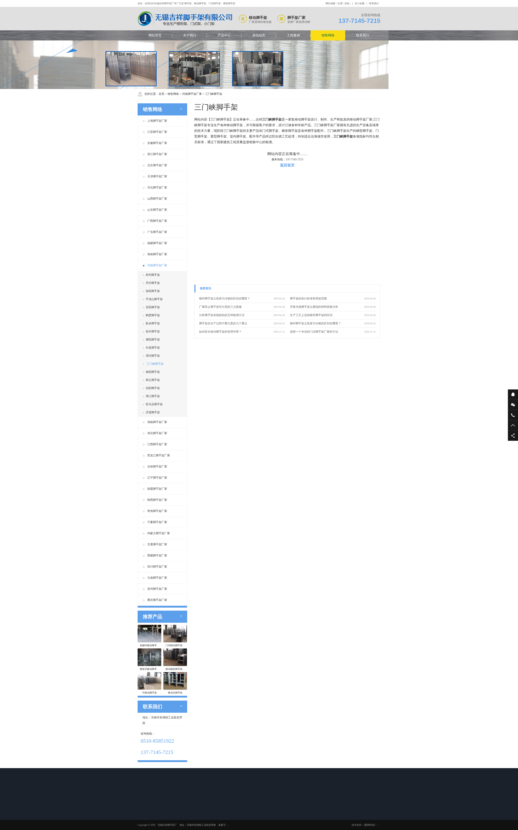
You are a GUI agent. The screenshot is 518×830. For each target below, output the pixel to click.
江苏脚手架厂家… (267, 816)
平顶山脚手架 (154, 299)
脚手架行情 (207, 811)
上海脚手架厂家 (157, 120)
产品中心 (224, 35)
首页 (161, 93)
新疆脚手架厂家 (157, 488)
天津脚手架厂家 (157, 176)
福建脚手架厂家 (157, 243)
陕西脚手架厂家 (157, 499)
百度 (340, 3)
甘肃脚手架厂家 (157, 544)
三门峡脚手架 (213, 93)
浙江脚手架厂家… (267, 827)
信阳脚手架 (153, 388)
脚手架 (175, 811)
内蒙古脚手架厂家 (158, 533)
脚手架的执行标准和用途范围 (308, 298)
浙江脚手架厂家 (157, 154)
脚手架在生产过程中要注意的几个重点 (223, 323)
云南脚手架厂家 (157, 577)
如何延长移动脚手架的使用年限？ (220, 331)
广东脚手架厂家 (157, 232)
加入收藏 (359, 3)
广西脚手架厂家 (157, 220)
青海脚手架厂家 (157, 511)
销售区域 (148, 827)
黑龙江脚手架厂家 (158, 455)
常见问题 (205, 822)
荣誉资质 (148, 822)
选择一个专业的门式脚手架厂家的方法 (314, 331)
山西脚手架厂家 (157, 198)
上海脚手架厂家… (267, 811)
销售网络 (328, 35)
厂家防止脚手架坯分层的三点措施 (220, 306)
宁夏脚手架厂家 (157, 522)
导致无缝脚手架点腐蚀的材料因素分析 (314, 306)
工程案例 (293, 35)
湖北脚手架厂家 (157, 433)
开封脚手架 (153, 282)
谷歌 (346, 3)
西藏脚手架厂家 (157, 555)
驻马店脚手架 (154, 404)
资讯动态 (258, 35)
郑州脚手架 (153, 274)
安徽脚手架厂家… (267, 822)
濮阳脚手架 (153, 339)
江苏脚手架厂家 (157, 131)
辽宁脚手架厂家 (157, 477)
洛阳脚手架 (153, 291)
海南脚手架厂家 (157, 254)
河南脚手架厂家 (192, 93)
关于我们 (189, 35)
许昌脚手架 (153, 347)
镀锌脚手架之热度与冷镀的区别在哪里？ (224, 298)
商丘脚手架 (153, 380)
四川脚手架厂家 (157, 566)
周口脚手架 (153, 396)
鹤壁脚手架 (153, 315)
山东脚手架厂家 (157, 209)
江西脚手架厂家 (157, 444)
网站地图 (330, 3)
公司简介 (148, 811)
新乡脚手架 (153, 323)
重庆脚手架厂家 (157, 600)
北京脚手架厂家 (157, 165)
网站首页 (155, 35)
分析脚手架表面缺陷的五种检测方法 (221, 315)
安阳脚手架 (153, 307)
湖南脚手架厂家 (157, 422)
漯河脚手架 (153, 355)
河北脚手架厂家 (157, 187)
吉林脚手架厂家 (157, 466)
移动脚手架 (178, 816)
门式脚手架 (178, 827)
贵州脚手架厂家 (157, 588)
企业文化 (148, 816)
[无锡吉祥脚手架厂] (185, 18)
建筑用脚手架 (236, 827)
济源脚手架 (153, 412)
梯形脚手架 (178, 822)
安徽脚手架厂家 (157, 143)
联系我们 (374, 3)
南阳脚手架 (153, 371)
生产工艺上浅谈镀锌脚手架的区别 (311, 315)
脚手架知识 (207, 816)
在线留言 (291, 811)
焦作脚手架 (153, 331)
